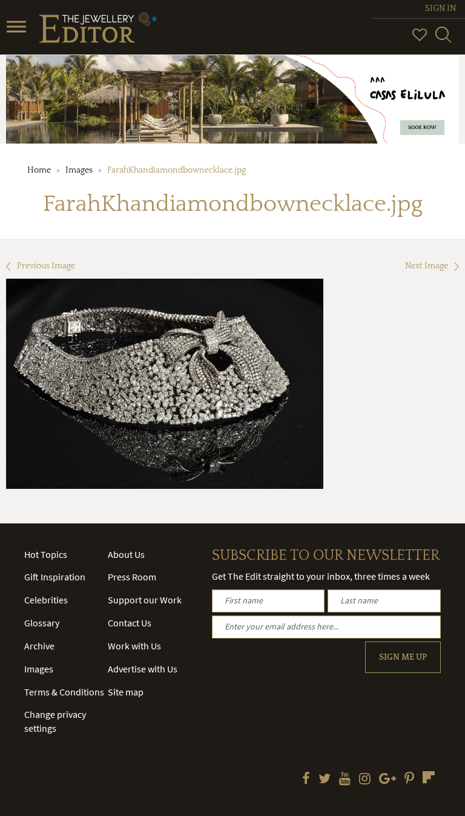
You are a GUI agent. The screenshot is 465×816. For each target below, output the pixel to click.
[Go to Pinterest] (409, 779)
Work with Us (134, 646)
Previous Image (46, 266)
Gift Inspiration (54, 577)
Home (39, 170)
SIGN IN (440, 8)
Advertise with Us (142, 669)
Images (79, 170)
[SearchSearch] (443, 40)
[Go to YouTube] (345, 779)
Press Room (132, 577)
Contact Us (129, 623)
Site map (125, 692)
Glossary (41, 623)
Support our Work (145, 600)
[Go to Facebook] (306, 779)
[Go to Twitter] (324, 779)
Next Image (426, 266)
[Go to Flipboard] (429, 777)
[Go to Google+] (387, 779)
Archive (39, 646)
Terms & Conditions (64, 692)
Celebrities (46, 600)
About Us (126, 554)
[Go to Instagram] (365, 779)
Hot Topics (45, 554)
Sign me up (403, 657)
